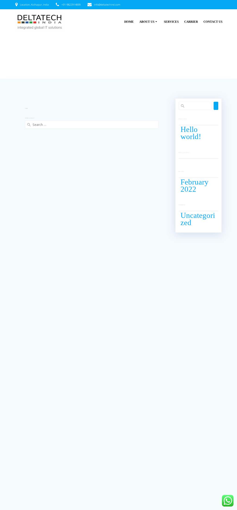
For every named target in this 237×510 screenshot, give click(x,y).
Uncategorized (198, 219)
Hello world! (191, 133)
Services (171, 21)
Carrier (191, 21)
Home (129, 21)
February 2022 (195, 185)
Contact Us (212, 21)
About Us (146, 21)
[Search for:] (92, 125)
